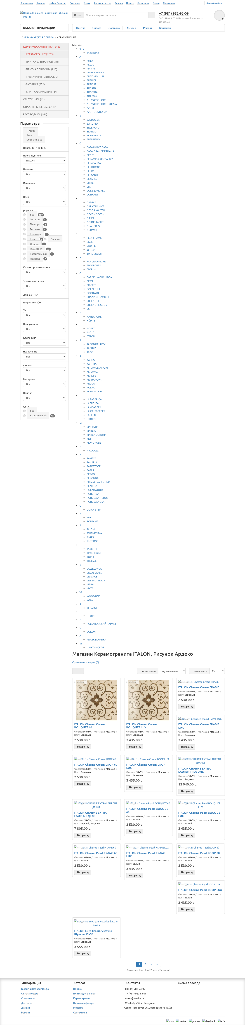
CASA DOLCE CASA (97, 147)
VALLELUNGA (94, 568)
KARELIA (91, 363)
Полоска (35, 258)
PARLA (90, 470)
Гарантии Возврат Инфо (35, 988)
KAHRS (91, 359)
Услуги (87, 2)
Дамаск (34, 243)
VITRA (90, 584)
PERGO (91, 474)
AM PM (91, 68)
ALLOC (90, 64)
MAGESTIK (92, 426)
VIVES (90, 588)
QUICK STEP (94, 509)
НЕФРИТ (92, 615)
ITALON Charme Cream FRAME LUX (198, 725)
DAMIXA (91, 202)
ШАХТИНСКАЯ (95, 647)
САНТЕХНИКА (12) (34, 99)
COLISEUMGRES (96, 190)
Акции (156, 2)
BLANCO (91, 131)
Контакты (165, 28)
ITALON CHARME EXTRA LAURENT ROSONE (194, 770)
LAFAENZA (93, 403)
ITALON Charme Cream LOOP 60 (95, 764)
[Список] (78, 671)
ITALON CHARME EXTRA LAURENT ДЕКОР (90, 814)
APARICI (91, 80)
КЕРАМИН (92, 608)
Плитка (80, 28)
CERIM (90, 170)
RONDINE (92, 521)
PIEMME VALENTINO (98, 482)
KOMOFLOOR (94, 391)
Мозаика (78, 1007)
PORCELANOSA (95, 501)
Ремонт (147, 28)
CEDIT (90, 155)
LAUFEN (91, 415)
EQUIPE (91, 245)
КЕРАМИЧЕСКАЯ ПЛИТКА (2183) (42, 46)
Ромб (33, 238)
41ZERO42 (93, 52)
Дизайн (131, 28)
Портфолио (169, 2)
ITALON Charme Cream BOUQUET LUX (141, 725)
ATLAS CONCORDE (97, 99)
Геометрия (36, 248)
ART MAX (92, 96)
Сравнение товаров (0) (85, 662)
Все (32, 214)
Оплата (96, 28)
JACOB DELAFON (97, 344)
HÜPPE (91, 320)
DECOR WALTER (96, 210)
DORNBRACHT (95, 222)
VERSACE (92, 576)
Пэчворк (35, 224)
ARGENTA (92, 92)
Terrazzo (35, 229)
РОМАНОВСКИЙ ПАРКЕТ (101, 623)
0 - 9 (81, 48)
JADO (90, 352)
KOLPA (91, 387)
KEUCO (91, 383)
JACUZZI (91, 348)
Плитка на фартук (83, 1002)
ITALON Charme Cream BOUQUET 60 (89, 725)
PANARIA (92, 462)
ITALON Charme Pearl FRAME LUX (145, 854)
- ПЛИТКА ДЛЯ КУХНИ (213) (40, 69)
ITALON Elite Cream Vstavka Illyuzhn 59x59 (93, 932)
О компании (26, 2)
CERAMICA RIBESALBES (100, 159)
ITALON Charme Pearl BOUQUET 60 (148, 810)
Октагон (35, 219)
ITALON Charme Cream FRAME (198, 687)
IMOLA (90, 332)
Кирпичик (35, 234)
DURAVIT (92, 229)
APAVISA (91, 84)
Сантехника (143, 2)
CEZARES (92, 178)
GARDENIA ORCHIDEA (99, 277)
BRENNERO (93, 139)
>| (157, 964)
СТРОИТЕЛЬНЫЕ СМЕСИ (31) (40, 106)
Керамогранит (81, 998)
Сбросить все (34, 139)
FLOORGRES (94, 265)
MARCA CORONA (96, 434)
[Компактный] (82, 671)
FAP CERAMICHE (96, 261)
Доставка (114, 28)
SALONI (91, 529)
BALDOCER (93, 119)
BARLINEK (92, 123)
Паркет (130, 2)
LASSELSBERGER (96, 411)
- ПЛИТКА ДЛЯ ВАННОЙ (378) (41, 61)
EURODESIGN (94, 253)
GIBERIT (91, 285)
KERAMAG (92, 371)
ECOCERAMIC (94, 237)
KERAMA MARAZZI (97, 367)
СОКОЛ (91, 631)
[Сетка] (74, 671)
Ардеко (31, 135)
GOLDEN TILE (94, 289)
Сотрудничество (102, 2)
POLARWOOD (95, 489)
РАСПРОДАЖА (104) (35, 114)
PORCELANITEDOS (97, 497)
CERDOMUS (93, 166)
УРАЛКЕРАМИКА (96, 639)
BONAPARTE (94, 135)
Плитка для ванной (84, 993)
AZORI (90, 107)
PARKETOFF (94, 466)
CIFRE (90, 182)
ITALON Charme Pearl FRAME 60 (95, 852)
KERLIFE (91, 375)
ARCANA (91, 88)
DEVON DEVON (95, 214)
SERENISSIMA (94, 533)
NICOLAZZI (93, 450)
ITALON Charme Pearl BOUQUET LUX (200, 814)
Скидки (119, 2)
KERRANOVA (94, 379)
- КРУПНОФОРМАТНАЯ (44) (40, 91)
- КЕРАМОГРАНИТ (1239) (38, 54)
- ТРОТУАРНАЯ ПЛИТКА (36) (40, 76)
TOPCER (91, 556)
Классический (38, 415)
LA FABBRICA (94, 399)
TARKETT (92, 548)
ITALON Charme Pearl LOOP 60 (199, 852)
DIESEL (91, 218)
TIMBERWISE (94, 552)
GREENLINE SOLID (97, 304)
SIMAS (90, 537)
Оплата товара (29, 993)
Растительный (38, 253)
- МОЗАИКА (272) (34, 84)
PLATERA (92, 485)
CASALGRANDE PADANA (100, 151)
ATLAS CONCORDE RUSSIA (102, 103)
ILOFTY (91, 328)
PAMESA (91, 458)
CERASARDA (94, 163)
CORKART (92, 194)
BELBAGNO (93, 127)
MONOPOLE (94, 442)
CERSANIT (92, 174)
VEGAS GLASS (94, 572)
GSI (88, 308)
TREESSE (91, 560)
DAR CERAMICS (95, 206)
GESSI (90, 281)
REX (89, 517)
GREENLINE (93, 300)
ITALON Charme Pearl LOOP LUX (200, 889)
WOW (90, 600)
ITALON (31, 130)
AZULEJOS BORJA (97, 111)
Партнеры (75, 2)
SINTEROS (92, 541)
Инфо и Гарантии (57, 2)
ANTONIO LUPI (95, 76)
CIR (89, 186)
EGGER (90, 241)
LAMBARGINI (94, 407)
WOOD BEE (93, 596)
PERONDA (92, 478)
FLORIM (91, 269)
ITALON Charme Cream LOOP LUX (145, 766)
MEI (89, 438)
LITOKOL (92, 418)
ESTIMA (91, 249)
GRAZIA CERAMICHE (98, 296)
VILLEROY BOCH (96, 580)
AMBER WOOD (95, 72)
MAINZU (91, 430)
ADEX (90, 60)
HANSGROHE (94, 316)
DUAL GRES (93, 226)
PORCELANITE (95, 493)
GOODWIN (93, 292)
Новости (40, 2)
